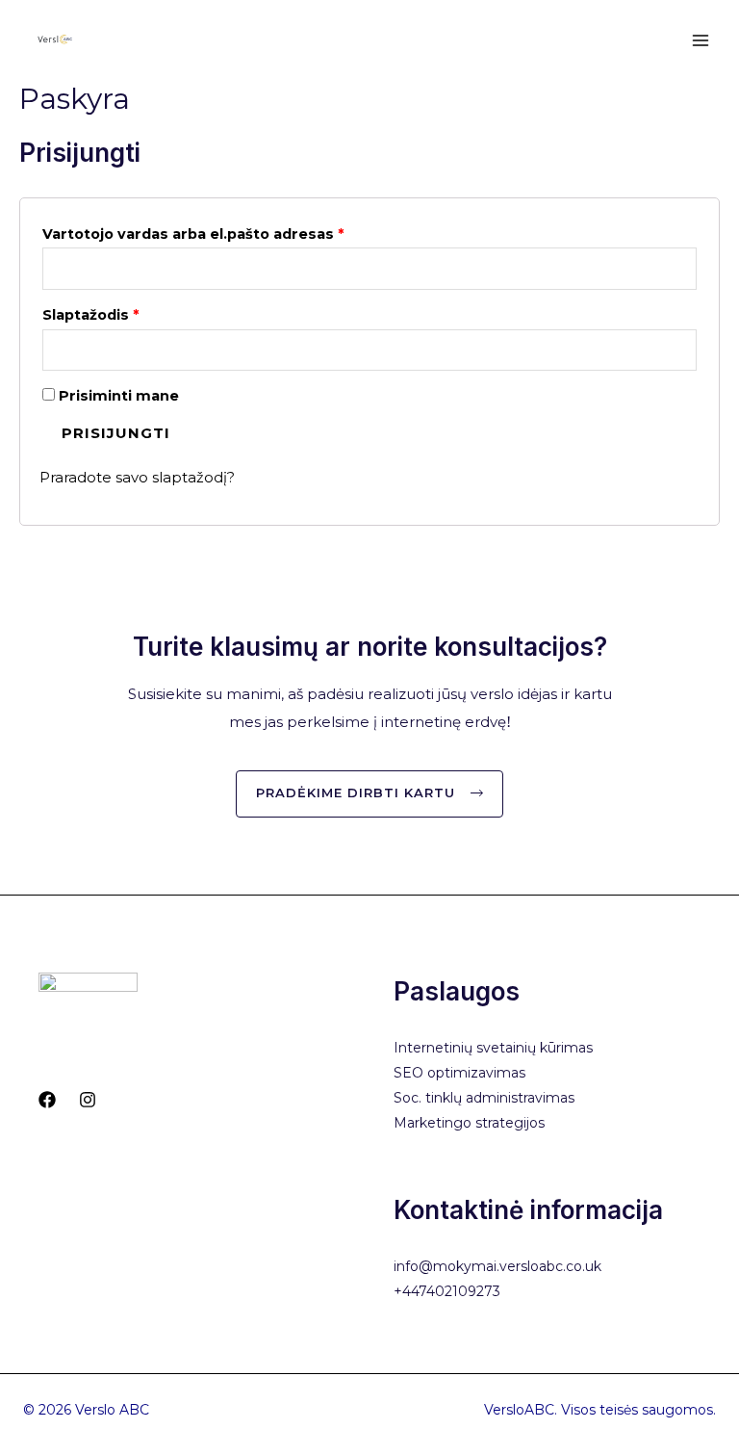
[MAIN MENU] (700, 40)
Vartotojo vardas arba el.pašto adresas (193, 234)
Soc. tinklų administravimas (484, 1097)
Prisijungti (116, 433)
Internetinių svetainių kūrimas (493, 1047)
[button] (369, 794)
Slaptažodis (90, 315)
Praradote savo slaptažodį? (137, 477)
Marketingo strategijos (469, 1122)
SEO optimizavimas (459, 1072)
